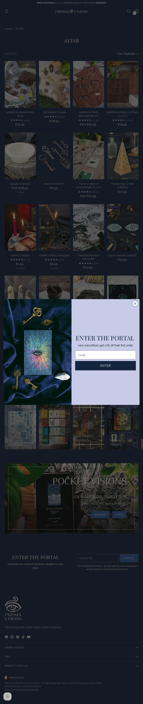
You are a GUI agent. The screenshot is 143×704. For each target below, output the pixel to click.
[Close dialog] (135, 304)
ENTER (105, 365)
